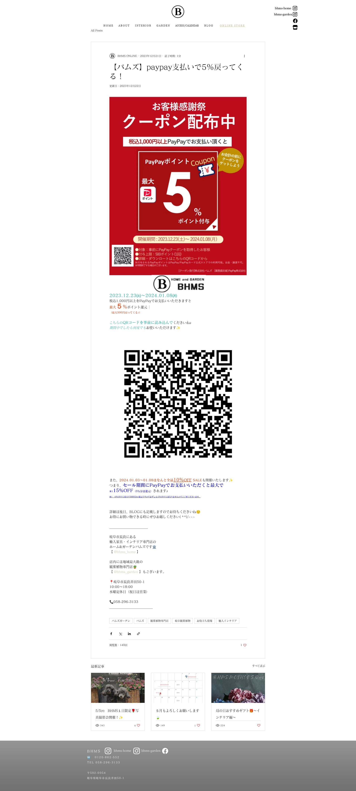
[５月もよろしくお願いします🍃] (178, 688)
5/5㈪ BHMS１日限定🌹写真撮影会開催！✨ (117, 714)
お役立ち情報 (204, 621)
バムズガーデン (121, 621)
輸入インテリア (228, 621)
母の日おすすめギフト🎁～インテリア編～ (238, 714)
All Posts (97, 30)
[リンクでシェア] (138, 633)
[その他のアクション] (244, 56)
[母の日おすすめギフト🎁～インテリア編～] (238, 688)
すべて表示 (258, 666)
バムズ (140, 621)
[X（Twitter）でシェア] (120, 633)
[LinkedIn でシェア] (129, 633)
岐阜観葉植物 (182, 621)
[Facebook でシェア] (111, 633)
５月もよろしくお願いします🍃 (177, 714)
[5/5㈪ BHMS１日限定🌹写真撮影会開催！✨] (118, 688)
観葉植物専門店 (159, 621)
